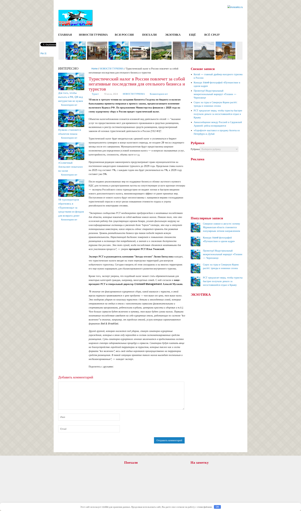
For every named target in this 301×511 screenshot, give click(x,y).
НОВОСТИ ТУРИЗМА (93, 34)
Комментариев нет (159, 94)
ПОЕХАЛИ (149, 34)
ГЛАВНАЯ (65, 34)
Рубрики (195, 149)
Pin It (43, 53)
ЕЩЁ (192, 34)
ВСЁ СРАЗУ (212, 34)
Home (94, 68)
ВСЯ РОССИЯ (124, 34)
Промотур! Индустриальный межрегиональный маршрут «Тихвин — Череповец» (215, 94)
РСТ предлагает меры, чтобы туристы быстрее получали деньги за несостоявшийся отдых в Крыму (218, 114)
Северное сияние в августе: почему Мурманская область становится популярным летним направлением (221, 227)
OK (217, 507)
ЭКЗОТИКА (173, 34)
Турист (95, 94)
